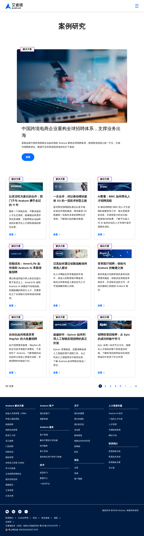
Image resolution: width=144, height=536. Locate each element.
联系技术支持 (115, 456)
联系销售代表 (115, 451)
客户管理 (44, 435)
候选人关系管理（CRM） (16, 413)
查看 (28, 157)
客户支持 (44, 451)
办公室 (112, 467)
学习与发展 (10, 468)
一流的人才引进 (115, 419)
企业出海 (9, 495)
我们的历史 (79, 424)
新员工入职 (10, 435)
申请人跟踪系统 (12, 419)
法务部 (8, 522)
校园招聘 (9, 424)
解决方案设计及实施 (49, 440)
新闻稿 (77, 446)
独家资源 (44, 419)
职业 (76, 452)
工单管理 (9, 490)
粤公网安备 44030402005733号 (23, 529)
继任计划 (113, 435)
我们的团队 (79, 419)
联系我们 (9, 518)
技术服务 (44, 445)
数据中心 (44, 478)
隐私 (56, 518)
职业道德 (45, 518)
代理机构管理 (115, 430)
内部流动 (9, 452)
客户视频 (78, 478)
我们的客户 (45, 413)
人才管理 (113, 424)
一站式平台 (45, 483)
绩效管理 (9, 457)
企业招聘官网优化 (13, 474)
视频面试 (9, 484)
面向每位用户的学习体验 (51, 456)
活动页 (77, 430)
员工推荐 (9, 441)
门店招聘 (9, 446)
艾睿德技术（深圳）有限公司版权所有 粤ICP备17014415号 (31, 525)
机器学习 (44, 472)
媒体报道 (78, 435)
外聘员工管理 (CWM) (14, 463)
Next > (125, 386)
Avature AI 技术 (116, 413)
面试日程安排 (11, 479)
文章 (76, 467)
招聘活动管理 (11, 430)
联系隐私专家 (115, 462)
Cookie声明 (23, 518)
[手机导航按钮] (137, 6)
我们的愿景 (79, 413)
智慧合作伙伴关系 (82, 441)
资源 (76, 473)
